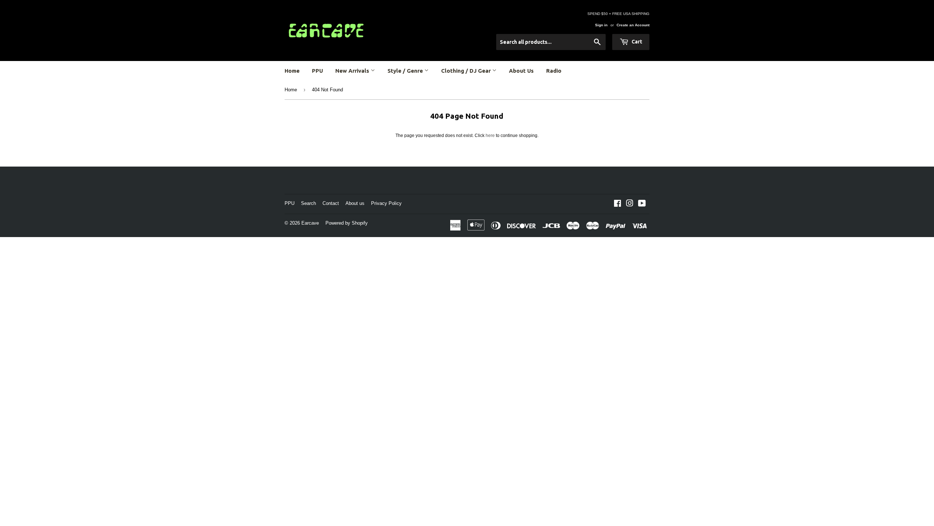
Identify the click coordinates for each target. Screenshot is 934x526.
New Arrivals (353, 71)
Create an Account (633, 25)
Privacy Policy (386, 203)
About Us (521, 71)
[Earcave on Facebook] (617, 204)
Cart (636, 42)
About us (355, 203)
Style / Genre (405, 71)
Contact (331, 203)
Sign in (601, 25)
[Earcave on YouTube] (642, 204)
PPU (317, 71)
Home (292, 71)
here (490, 135)
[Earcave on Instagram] (629, 204)
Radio (553, 71)
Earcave (310, 223)
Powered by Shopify (346, 223)
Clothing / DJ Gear (466, 71)
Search (308, 203)
